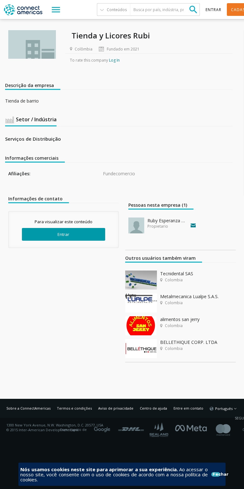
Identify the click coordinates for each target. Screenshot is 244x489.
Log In (114, 60)
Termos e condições (74, 408)
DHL (131, 427)
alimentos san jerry (180, 319)
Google (103, 427)
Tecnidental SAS (176, 274)
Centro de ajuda (153, 408)
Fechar (216, 474)
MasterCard (228, 430)
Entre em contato (188, 408)
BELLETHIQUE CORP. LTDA (188, 342)
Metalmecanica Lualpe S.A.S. (189, 296)
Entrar (63, 234)
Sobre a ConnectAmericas (28, 408)
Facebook (192, 427)
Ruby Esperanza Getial (167, 221)
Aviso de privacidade (115, 408)
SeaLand (159, 430)
